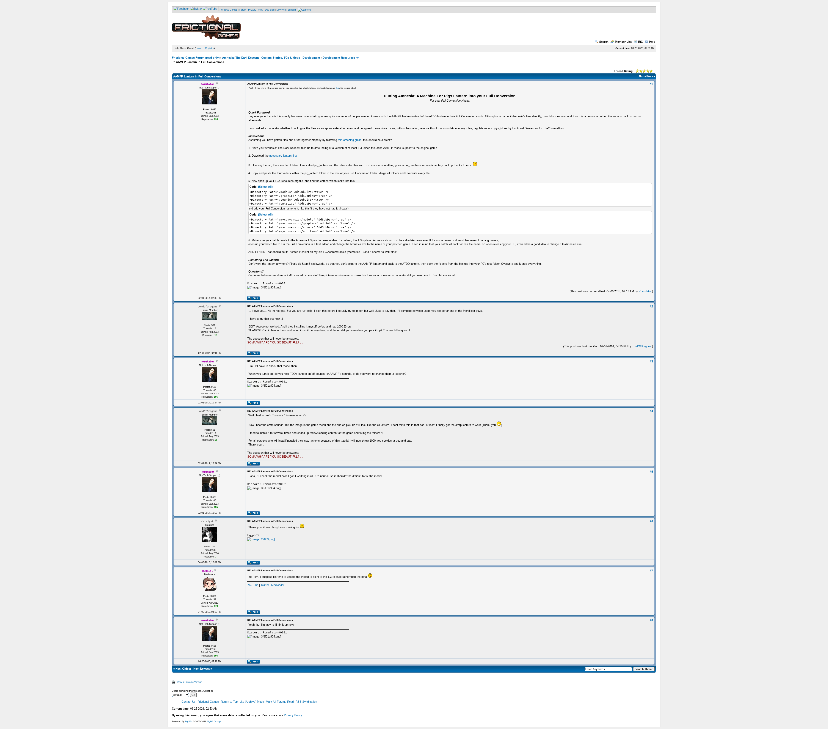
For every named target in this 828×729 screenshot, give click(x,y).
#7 (651, 570)
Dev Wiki (281, 9)
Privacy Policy (255, 9)
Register (209, 48)
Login (198, 48)
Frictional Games (228, 9)
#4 (651, 411)
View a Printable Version (189, 682)
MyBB (188, 721)
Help (652, 41)
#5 (651, 471)
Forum (242, 9)
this (337, 88)
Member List (623, 41)
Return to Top (229, 701)
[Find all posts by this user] (253, 299)
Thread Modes (647, 76)
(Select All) (265, 186)
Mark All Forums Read (280, 701)
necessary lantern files (283, 155)
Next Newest (201, 668)
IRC (640, 41)
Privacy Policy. (293, 715)
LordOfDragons (641, 346)
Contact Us (189, 701)
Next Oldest (183, 668)
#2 (651, 306)
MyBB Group (214, 721)
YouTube (252, 585)
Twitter (265, 585)
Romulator (645, 291)
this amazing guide (349, 140)
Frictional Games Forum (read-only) (196, 57)
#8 (651, 620)
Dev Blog (269, 9)
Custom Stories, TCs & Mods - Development (290, 57)
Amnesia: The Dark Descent (240, 57)
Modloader (277, 585)
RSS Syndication (306, 701)
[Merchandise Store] (304, 9)
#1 (651, 84)
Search (603, 41)
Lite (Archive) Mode (252, 701)
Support (292, 9)
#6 (651, 521)
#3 (651, 361)
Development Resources (339, 57)
